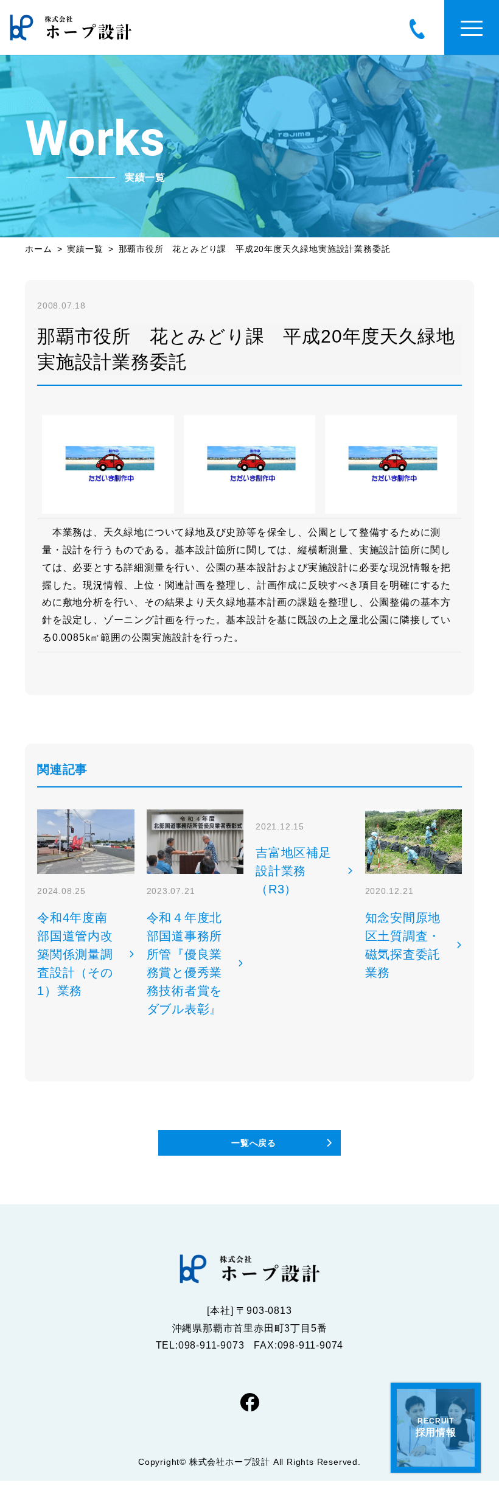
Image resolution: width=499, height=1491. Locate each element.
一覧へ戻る (253, 1143)
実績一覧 (85, 249)
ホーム (38, 249)
